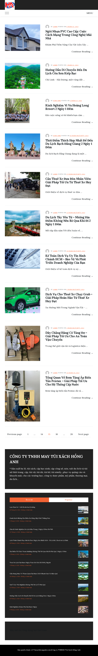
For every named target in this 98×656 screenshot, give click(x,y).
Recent (29, 500)
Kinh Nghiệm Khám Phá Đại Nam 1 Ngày (23, 607)
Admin (55, 26)
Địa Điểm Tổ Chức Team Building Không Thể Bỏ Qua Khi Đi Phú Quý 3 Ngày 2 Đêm (38, 551)
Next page (83, 434)
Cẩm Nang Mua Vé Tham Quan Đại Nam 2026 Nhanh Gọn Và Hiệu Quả (33, 573)
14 (43, 434)
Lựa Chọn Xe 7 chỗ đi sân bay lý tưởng (22, 507)
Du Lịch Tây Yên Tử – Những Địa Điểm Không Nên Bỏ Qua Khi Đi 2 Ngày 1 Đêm (68, 220)
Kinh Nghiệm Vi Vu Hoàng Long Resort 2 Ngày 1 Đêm (67, 107)
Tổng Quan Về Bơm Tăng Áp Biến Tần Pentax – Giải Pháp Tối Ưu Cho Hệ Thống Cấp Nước (68, 381)
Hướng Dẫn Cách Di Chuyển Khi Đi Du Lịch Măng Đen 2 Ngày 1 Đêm (33, 596)
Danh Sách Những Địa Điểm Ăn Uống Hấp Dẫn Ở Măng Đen (30, 518)
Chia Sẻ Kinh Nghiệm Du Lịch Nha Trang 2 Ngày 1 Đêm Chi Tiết (31, 529)
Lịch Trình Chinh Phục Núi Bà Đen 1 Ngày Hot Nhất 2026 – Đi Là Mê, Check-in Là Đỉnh (39, 540)
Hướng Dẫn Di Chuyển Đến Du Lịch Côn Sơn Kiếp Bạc (66, 71)
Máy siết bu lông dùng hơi (23, 630)
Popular (68, 500)
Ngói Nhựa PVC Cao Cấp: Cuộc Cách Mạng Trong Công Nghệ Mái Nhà (68, 35)
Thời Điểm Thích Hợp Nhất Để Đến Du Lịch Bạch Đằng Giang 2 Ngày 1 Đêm (69, 144)
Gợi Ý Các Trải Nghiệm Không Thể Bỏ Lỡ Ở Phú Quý (27, 585)
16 (58, 434)
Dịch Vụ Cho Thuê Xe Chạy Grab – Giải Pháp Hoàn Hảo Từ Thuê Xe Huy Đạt (68, 297)
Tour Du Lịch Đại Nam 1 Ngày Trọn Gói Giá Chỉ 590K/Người (30, 562)
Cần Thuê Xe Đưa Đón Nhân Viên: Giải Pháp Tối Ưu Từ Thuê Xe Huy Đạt (68, 182)
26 (72, 434)
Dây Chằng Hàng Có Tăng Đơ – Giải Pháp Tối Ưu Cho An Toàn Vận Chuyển (66, 336)
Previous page (14, 434)
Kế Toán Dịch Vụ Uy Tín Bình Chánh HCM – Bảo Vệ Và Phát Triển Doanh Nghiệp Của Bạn (65, 259)
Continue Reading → (82, 51)
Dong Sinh (57, 100)
